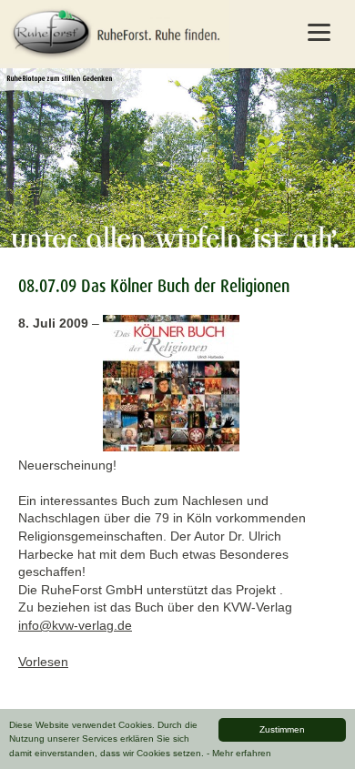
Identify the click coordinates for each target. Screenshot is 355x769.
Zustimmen (282, 729)
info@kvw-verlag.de (75, 625)
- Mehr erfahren (239, 753)
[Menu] (319, 32)
